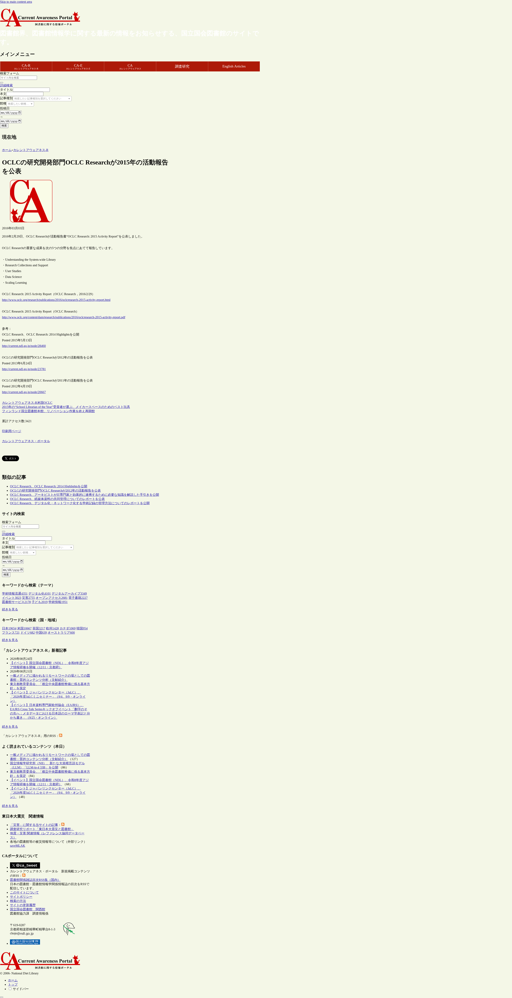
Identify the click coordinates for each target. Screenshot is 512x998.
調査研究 (182, 66)
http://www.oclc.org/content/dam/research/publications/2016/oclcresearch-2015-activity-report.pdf (63, 317)
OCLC (48, 402)
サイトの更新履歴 (23, 905)
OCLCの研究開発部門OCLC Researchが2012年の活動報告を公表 (55, 490)
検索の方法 (18, 901)
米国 (40, 402)
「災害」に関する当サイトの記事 (34, 825)
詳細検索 (6, 85)
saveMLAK (17, 845)
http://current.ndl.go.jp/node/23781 (24, 369)
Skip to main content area (16, 1)
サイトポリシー (21, 896)
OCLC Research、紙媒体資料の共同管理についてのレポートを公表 (57, 499)
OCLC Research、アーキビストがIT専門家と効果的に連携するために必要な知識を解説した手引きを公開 (84, 494)
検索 (4, 125)
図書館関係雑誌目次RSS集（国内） (35, 880)
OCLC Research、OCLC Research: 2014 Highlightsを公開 (48, 486)
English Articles (234, 66)
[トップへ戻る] (1, 997)
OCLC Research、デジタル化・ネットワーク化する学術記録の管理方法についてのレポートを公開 (80, 503)
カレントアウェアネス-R (19, 402)
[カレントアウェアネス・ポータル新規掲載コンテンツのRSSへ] (23, 875)
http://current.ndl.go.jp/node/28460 (24, 346)
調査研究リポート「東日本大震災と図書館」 (42, 829)
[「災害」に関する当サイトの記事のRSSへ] (62, 825)
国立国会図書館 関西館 (27, 909)
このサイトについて (24, 892)
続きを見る (10, 609)
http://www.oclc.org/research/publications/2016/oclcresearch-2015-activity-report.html (56, 300)
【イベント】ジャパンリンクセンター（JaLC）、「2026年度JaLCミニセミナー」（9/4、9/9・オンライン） (48, 696)
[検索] (1, 82)
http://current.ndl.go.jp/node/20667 (24, 392)
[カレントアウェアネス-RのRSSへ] (60, 735)
